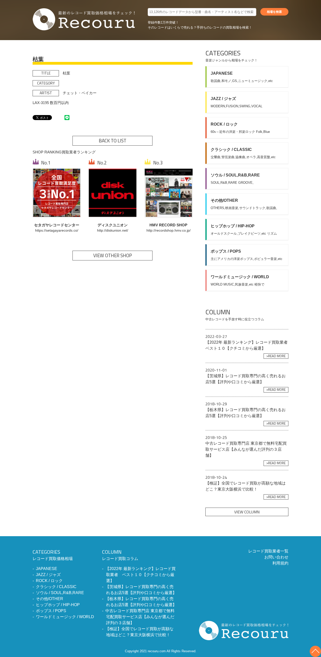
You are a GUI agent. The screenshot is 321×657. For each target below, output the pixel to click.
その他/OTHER (49, 599)
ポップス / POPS (51, 611)
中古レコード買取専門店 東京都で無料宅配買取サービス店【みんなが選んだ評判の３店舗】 (140, 617)
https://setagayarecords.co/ (56, 230)
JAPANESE (46, 569)
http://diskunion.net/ (112, 230)
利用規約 (280, 563)
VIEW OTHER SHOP (112, 255)
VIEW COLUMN (247, 512)
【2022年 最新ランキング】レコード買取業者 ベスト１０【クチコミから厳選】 (140, 575)
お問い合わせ (276, 557)
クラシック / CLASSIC (56, 587)
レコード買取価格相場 (53, 554)
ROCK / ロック (49, 581)
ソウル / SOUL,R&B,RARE (60, 593)
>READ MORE (276, 355)
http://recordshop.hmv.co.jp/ (168, 230)
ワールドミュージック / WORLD (65, 617)
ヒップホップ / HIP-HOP (58, 605)
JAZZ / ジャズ (48, 575)
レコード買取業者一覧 (268, 551)
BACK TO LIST (112, 140)
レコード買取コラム (120, 554)
